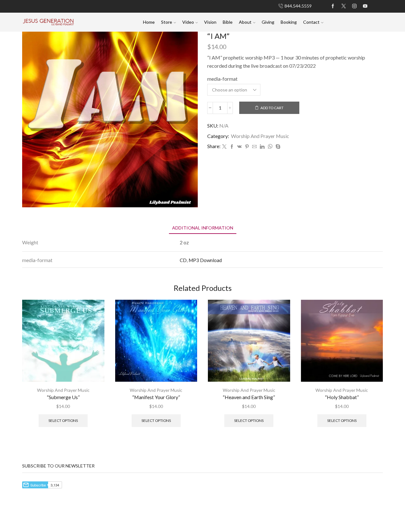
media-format (222, 79)
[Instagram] (354, 6)
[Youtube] (365, 6)
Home (149, 22)
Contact (311, 22)
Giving (268, 22)
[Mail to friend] (254, 146)
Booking (289, 22)
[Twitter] (224, 146)
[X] (343, 6)
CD (183, 260)
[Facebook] (333, 6)
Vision (210, 22)
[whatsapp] (270, 146)
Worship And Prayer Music (260, 136)
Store (166, 22)
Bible (228, 22)
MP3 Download (205, 260)
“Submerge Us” (63, 397)
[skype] (277, 146)
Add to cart (272, 107)
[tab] (202, 228)
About (245, 22)
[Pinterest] (247, 146)
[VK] (239, 146)
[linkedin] (262, 146)
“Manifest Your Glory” (156, 397)
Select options (63, 420)
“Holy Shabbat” (342, 397)
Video (188, 22)
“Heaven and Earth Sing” (249, 397)
